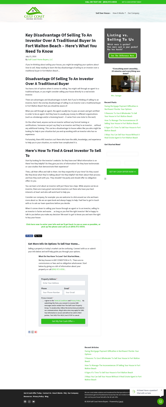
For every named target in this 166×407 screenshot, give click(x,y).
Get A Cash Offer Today (33, 393)
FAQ (65, 393)
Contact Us (47, 393)
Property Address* (113, 150)
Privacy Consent (47, 298)
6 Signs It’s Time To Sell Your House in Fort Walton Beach (109, 372)
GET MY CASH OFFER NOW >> (122, 172)
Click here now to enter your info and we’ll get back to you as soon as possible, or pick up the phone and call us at (63, 225)
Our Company (133, 13)
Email (67, 288)
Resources (28, 396)
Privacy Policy (75, 300)
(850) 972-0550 (78, 226)
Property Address (49, 279)
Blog (46, 396)
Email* (109, 159)
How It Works (118, 13)
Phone (44, 288)
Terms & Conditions (61, 300)
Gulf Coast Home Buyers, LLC (40, 59)
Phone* (127, 159)
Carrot (120, 401)
